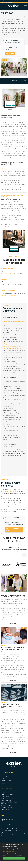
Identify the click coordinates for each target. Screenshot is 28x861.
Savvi (3, 778)
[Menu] (25, 5)
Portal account (7, 798)
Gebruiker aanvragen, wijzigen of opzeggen (14, 795)
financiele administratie (8, 295)
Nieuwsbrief (6, 821)
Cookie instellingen (13, 854)
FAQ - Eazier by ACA (9, 828)
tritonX (4, 776)
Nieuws (3, 573)
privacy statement (13, 849)
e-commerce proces (7, 491)
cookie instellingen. (8, 851)
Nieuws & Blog (7, 819)
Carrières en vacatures (10, 830)
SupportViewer (7, 807)
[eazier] (13, 7)
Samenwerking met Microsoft (13, 834)
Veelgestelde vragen (9, 802)
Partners (4, 832)
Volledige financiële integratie (14, 321)
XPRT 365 (4, 784)
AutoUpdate (6, 805)
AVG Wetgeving (7, 800)
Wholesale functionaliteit (12, 348)
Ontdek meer (13, 623)
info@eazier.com (6, 2)
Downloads (5, 809)
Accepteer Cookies (14, 858)
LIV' (2, 782)
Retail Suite (6, 780)
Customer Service (8, 792)
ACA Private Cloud (8, 804)
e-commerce (8, 273)
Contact (4, 836)
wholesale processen (10, 282)
